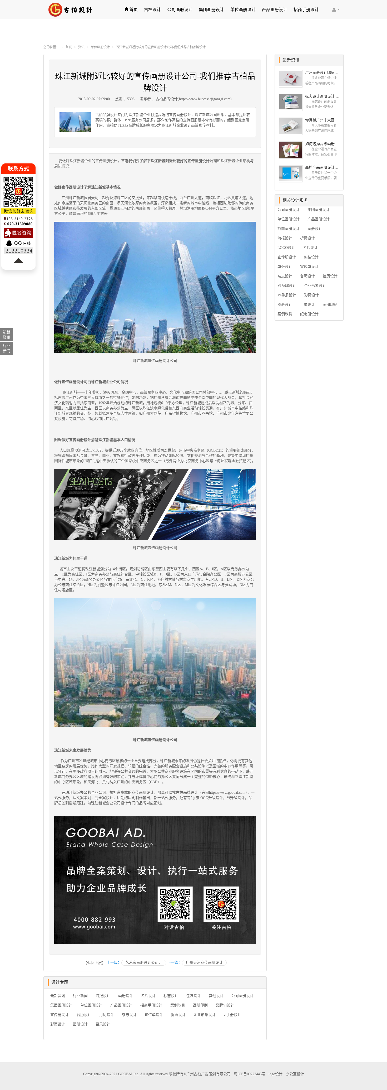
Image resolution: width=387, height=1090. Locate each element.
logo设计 (275, 1074)
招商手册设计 (306, 9)
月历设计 (106, 1015)
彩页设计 (57, 1024)
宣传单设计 (154, 1015)
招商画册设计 (288, 229)
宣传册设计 (59, 1015)
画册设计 (125, 996)
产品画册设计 (274, 9)
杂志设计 (129, 1015)
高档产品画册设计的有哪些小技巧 (322, 167)
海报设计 (103, 996)
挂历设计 (330, 276)
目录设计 (103, 1024)
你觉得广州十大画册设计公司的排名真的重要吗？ (322, 120)
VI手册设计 (286, 295)
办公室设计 (295, 1074)
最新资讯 (57, 996)
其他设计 (216, 996)
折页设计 (178, 1015)
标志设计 (170, 996)
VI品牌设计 (286, 286)
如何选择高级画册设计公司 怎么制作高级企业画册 (322, 144)
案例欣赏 (177, 1005)
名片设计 (148, 996)
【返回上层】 (94, 963)
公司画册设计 (179, 9)
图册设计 (80, 1024)
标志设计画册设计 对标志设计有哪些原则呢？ (322, 96)
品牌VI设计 (225, 1005)
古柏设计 (152, 9)
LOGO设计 (286, 248)
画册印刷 (200, 1005)
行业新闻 (80, 996)
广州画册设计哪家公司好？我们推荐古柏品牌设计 (322, 73)
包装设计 (193, 996)
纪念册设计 (309, 314)
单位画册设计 (243, 9)
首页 (133, 9)
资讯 (81, 47)
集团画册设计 (211, 9)
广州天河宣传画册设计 (204, 963)
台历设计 (84, 1015)
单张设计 (284, 267)
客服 (336, 9)
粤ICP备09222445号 (249, 1074)
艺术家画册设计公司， (143, 963)
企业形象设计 (205, 1015)
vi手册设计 (232, 1015)
